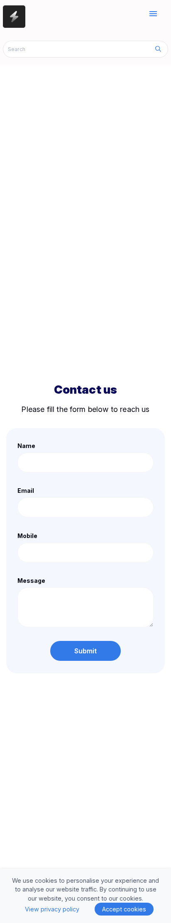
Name (26, 445)
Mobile (27, 535)
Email (25, 490)
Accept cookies (124, 909)
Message (31, 580)
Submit (85, 651)
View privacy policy (52, 909)
